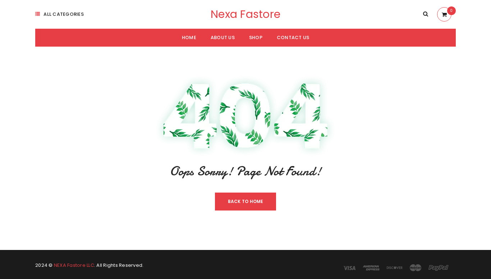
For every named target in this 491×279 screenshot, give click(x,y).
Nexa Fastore (245, 14)
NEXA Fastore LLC (74, 265)
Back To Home (245, 201)
